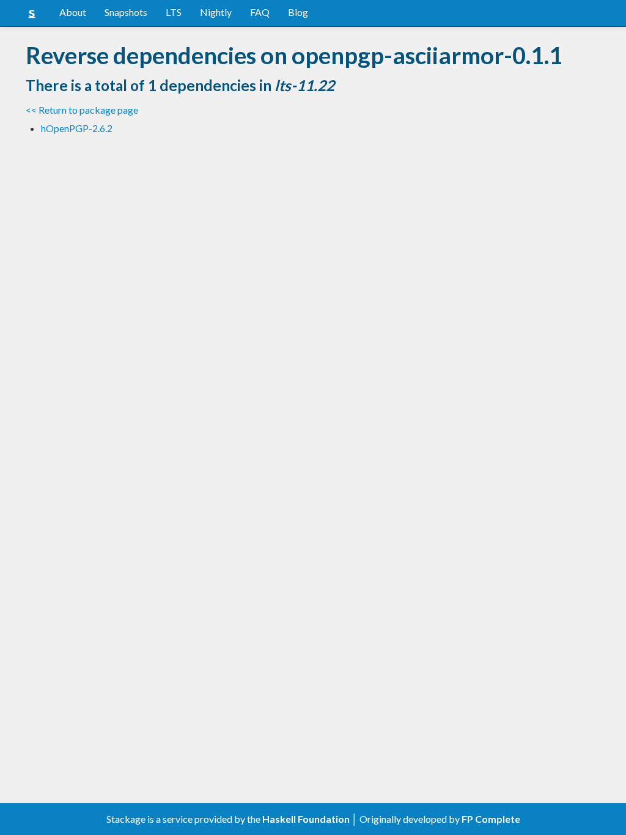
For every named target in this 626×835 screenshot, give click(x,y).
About (72, 12)
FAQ (260, 12)
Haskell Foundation (306, 819)
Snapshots (126, 12)
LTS (174, 12)
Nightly (216, 12)
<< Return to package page (82, 110)
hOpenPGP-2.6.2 (76, 128)
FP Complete (491, 819)
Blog (298, 12)
